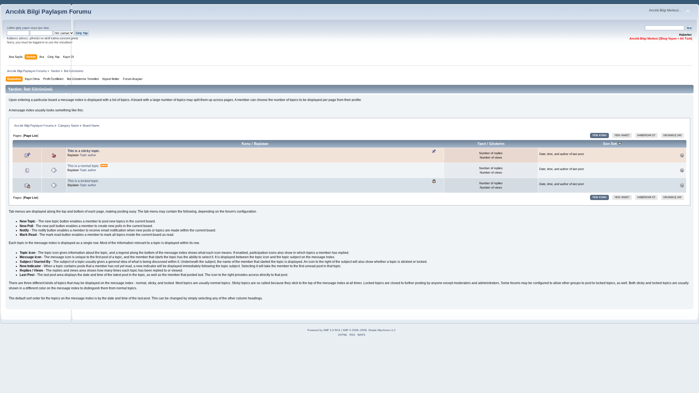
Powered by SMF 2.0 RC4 (323, 330)
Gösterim (497, 144)
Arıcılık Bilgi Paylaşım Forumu (48, 11)
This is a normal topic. (83, 166)
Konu (246, 144)
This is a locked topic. (83, 181)
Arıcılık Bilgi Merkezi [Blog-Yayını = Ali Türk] (660, 38)
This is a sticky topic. (83, 151)
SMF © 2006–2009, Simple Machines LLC (369, 330)
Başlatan (261, 144)
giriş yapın (22, 27)
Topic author (88, 155)
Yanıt (481, 144)
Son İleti (610, 144)
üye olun (43, 27)
